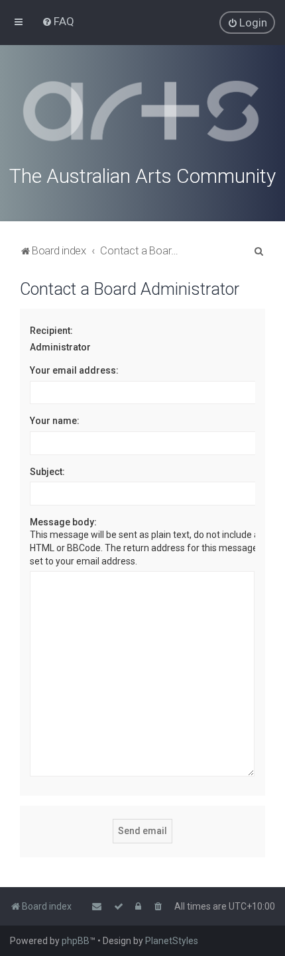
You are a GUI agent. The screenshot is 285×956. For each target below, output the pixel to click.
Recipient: (51, 330)
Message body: (63, 522)
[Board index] (142, 111)
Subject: (47, 471)
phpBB (75, 940)
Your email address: (74, 370)
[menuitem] (58, 21)
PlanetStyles (171, 940)
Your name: (55, 420)
